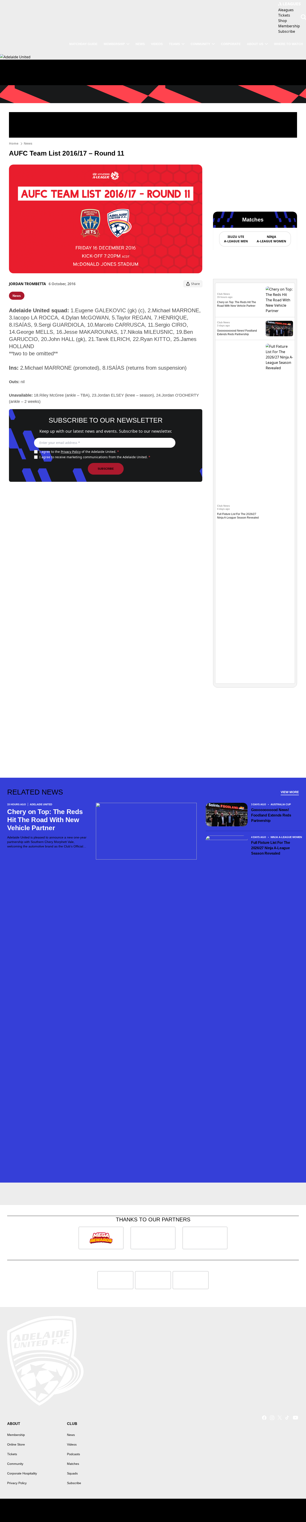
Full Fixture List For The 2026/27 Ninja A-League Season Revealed (270, 848)
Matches (73, 1464)
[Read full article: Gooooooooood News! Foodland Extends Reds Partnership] (279, 328)
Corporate (231, 44)
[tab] (235, 239)
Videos (157, 44)
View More (290, 792)
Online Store (16, 1444)
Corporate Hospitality (22, 1473)
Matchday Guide (83, 44)
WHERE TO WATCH (288, 44)
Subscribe (106, 468)
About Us (255, 44)
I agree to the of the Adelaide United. (79, 451)
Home (13, 143)
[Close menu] (292, 1508)
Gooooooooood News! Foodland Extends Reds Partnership (271, 815)
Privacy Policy (71, 451)
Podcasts (73, 1454)
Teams (174, 44)
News (140, 44)
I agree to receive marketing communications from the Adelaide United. (94, 457)
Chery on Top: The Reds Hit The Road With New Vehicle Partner (45, 820)
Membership (114, 44)
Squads (72, 1473)
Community (200, 44)
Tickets (12, 1454)
